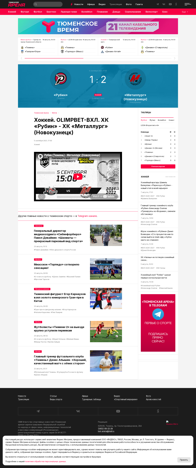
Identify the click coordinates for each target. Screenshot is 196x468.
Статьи (53, 396)
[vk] (78, 411)
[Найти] (35, 4)
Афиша (91, 4)
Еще (184, 12)
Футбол (38, 11)
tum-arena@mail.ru (106, 431)
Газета (139, 4)
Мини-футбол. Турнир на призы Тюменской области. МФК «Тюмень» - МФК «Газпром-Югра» (38, 48)
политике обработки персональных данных (45, 461)
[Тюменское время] (98, 26)
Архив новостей (153, 399)
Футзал (25, 11)
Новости (78, 4)
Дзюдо (116, 11)
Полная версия (158, 166)
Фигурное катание (42, 289)
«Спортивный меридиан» (125, 399)
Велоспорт (152, 11)
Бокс (165, 11)
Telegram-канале (87, 216)
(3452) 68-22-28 (105, 428)
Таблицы (146, 112)
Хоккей (12, 11)
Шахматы (38, 226)
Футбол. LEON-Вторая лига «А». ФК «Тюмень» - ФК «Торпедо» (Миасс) (78, 48)
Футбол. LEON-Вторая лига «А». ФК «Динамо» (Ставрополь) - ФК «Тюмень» (158, 48)
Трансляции (115, 4)
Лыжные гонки (69, 11)
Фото (129, 4)
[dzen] (158, 411)
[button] (21, 58)
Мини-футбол (26, 40)
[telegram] (38, 411)
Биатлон (51, 11)
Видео (102, 4)
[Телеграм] (158, 323)
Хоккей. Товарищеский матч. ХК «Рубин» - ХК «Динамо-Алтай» (118, 48)
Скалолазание (133, 11)
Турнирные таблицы (91, 399)
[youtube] (118, 411)
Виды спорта (56, 399)
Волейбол (86, 11)
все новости (170, 177)
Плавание (102, 11)
